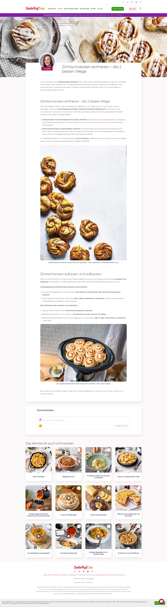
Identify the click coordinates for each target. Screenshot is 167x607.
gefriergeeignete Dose (78, 122)
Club (99, 9)
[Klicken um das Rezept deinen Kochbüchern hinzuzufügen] (38, 472)
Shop (93, 9)
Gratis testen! (118, 8)
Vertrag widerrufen (116, 575)
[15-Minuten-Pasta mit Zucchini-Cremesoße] (98, 460)
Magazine (84, 9)
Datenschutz (84, 575)
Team (50, 575)
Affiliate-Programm (60, 575)
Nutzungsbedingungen (99, 575)
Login (133, 9)
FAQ (45, 575)
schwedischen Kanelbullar (50, 112)
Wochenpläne (71, 9)
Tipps (59, 9)
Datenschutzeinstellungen (84, 579)
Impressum (73, 575)
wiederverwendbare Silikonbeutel (101, 122)
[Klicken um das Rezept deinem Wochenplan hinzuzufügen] (49, 450)
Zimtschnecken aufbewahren (112, 391)
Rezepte (52, 9)
